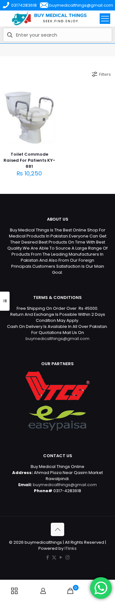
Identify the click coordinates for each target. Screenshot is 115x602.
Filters (105, 74)
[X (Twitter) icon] (54, 557)
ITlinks (71, 548)
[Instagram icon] (67, 557)
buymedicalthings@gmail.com (57, 339)
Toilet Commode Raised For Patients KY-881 (29, 160)
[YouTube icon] (60, 557)
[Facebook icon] (47, 557)
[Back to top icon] (57, 529)
